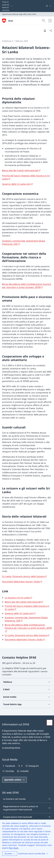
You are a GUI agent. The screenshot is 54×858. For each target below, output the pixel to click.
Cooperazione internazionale (17, 817)
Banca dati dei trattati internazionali (20, 170)
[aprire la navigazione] (50, 20)
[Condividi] (50, 30)
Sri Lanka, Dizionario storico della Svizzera (23, 576)
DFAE (10, 21)
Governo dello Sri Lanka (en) (16, 184)
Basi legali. (14, 848)
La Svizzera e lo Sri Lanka (17, 597)
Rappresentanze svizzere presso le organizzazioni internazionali (20, 808)
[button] (49, 722)
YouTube (10, 771)
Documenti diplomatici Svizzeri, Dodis (21, 581)
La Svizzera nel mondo (14, 798)
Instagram (33, 765)
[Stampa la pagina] (45, 30)
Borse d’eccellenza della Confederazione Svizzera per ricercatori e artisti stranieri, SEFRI (28, 626)
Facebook (10, 765)
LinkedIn (24, 771)
